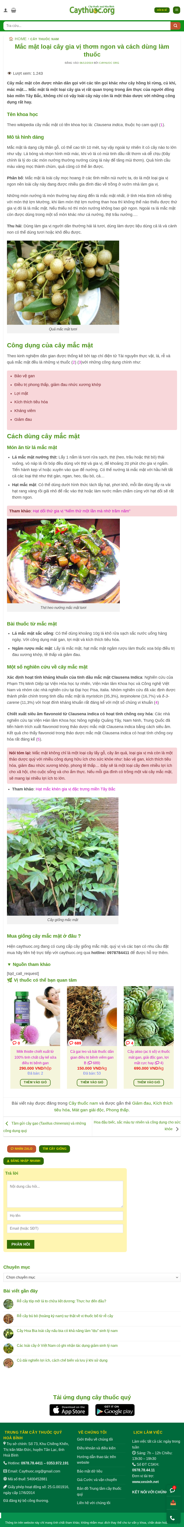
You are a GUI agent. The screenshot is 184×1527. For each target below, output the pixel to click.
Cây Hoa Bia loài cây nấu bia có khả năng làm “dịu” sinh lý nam (67, 1331)
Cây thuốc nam (44, 39)
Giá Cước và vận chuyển (97, 1480)
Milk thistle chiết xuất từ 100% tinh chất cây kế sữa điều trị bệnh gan (35, 1057)
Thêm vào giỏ (35, 1082)
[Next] (174, 1040)
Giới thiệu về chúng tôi (95, 1439)
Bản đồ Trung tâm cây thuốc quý (99, 1491)
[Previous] (9, 1040)
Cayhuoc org (109, 62)
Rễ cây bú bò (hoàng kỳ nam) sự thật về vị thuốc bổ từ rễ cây (65, 1316)
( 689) (93, 1063)
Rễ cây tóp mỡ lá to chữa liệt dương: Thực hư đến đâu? (61, 1301)
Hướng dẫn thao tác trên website (96, 1460)
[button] (13, 10)
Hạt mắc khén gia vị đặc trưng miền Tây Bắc (75, 789)
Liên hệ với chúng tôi (93, 1503)
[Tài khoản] (5, 10)
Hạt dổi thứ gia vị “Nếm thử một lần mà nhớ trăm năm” (81, 511)
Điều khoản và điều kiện (96, 1448)
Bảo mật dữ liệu (89, 1471)
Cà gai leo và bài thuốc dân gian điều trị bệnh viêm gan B (92, 1057)
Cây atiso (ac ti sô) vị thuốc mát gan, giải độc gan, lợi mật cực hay (148, 1057)
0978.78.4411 (32, 1463)
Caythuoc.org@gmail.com (39, 1471)
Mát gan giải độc (88, 1110)
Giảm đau (141, 1103)
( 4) (159, 1063)
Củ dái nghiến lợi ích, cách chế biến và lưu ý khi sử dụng (62, 1360)
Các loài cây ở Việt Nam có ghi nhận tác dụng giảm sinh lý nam (67, 1345)
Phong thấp (117, 1110)
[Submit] (176, 26)
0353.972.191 (58, 1463)
